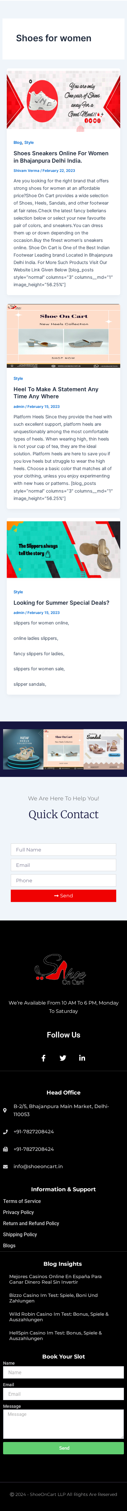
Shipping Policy (20, 1234)
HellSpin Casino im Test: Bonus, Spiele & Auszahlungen (55, 1335)
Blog (18, 142)
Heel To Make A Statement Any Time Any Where (56, 393)
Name (9, 1363)
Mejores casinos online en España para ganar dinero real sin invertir (55, 1279)
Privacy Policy (18, 1212)
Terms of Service (22, 1201)
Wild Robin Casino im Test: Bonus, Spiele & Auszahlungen (59, 1316)
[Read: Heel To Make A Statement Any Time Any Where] (63, 336)
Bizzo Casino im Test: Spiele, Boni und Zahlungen (53, 1298)
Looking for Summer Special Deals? (62, 602)
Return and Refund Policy (31, 1223)
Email (8, 1384)
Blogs (9, 1246)
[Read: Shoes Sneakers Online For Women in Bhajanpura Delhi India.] (63, 100)
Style (29, 142)
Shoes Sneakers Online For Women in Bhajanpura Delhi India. (61, 157)
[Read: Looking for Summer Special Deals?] (63, 549)
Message (12, 1406)
